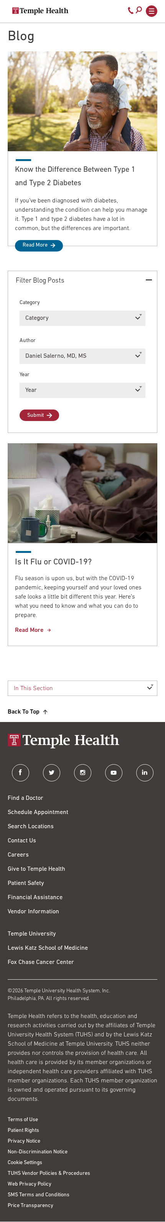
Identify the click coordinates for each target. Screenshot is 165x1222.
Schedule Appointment (38, 812)
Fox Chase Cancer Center (41, 962)
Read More (35, 245)
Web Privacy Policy (29, 1184)
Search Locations (31, 827)
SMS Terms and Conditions (38, 1195)
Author (28, 341)
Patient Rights (23, 1130)
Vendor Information (33, 912)
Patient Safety (26, 883)
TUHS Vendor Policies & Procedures (49, 1173)
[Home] (82, 742)
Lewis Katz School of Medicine (48, 948)
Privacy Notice (24, 1141)
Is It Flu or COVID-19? (53, 562)
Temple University (32, 934)
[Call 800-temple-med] (131, 12)
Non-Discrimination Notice (38, 1152)
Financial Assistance (35, 898)
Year (25, 375)
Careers (18, 855)
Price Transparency (30, 1206)
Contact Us (22, 841)
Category (30, 303)
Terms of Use (23, 1120)
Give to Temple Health (36, 869)
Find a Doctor (25, 798)
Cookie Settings (25, 1163)
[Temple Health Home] (40, 11)
